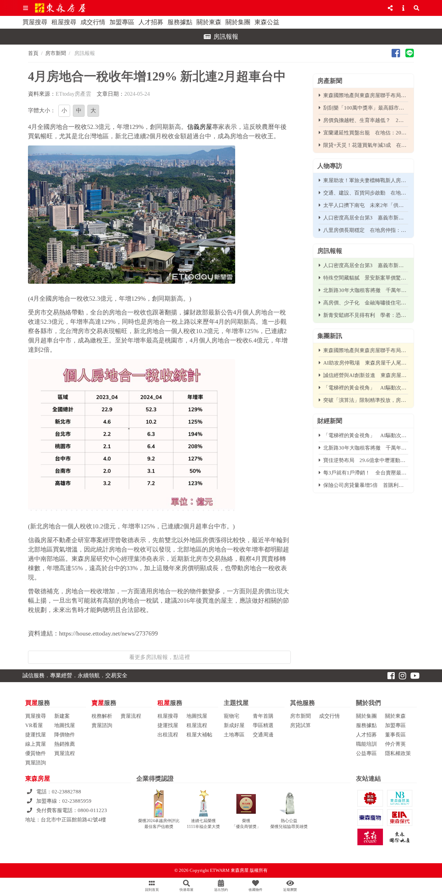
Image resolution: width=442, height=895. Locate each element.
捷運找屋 (35, 734)
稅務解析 (102, 716)
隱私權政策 (398, 753)
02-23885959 (77, 801)
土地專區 (234, 734)
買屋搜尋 (34, 22)
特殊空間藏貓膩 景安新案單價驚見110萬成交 (365, 278)
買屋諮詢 (35, 762)
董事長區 (395, 734)
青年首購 (263, 716)
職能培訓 (366, 744)
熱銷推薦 (64, 744)
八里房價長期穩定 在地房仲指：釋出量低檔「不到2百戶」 (365, 230)
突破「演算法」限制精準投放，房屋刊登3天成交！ (365, 400)
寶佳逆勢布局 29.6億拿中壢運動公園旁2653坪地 (365, 460)
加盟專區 (121, 22)
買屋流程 (64, 753)
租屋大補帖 (199, 734)
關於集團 (237, 22)
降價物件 (64, 734)
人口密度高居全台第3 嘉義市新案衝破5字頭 (365, 217)
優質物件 (35, 753)
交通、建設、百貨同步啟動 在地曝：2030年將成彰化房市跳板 (365, 193)
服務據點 (179, 22)
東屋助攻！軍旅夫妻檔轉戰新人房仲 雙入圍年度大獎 (365, 180)
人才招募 (150, 22)
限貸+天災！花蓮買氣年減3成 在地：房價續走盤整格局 (365, 145)
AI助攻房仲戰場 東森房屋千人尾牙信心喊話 (365, 363)
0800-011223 (92, 810)
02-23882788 (66, 791)
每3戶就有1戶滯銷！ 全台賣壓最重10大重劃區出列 (365, 472)
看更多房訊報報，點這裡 (159, 657)
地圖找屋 (64, 725)
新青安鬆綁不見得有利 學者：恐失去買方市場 (365, 315)
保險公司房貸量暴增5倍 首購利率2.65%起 (365, 485)
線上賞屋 (35, 744)
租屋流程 (196, 725)
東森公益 (266, 22)
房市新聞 (55, 53)
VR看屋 (34, 725)
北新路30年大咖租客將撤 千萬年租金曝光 (365, 290)
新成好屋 (234, 725)
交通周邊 (263, 734)
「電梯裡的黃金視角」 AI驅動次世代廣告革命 (365, 387)
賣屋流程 (131, 716)
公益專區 (366, 753)
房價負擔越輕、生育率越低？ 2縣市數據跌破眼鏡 (365, 120)
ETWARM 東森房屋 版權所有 (239, 870)
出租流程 (167, 734)
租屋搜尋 (63, 22)
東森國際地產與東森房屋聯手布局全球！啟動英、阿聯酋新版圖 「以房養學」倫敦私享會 (365, 95)
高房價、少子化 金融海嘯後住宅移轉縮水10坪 (365, 302)
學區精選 (263, 725)
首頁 (33, 53)
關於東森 (208, 22)
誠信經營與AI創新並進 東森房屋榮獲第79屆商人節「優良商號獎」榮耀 (365, 375)
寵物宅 (231, 716)
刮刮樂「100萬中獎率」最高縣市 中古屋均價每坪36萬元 (365, 108)
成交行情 (92, 22)
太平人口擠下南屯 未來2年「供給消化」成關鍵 (365, 205)
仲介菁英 (395, 744)
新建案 (62, 716)
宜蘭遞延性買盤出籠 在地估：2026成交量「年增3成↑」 (365, 132)
